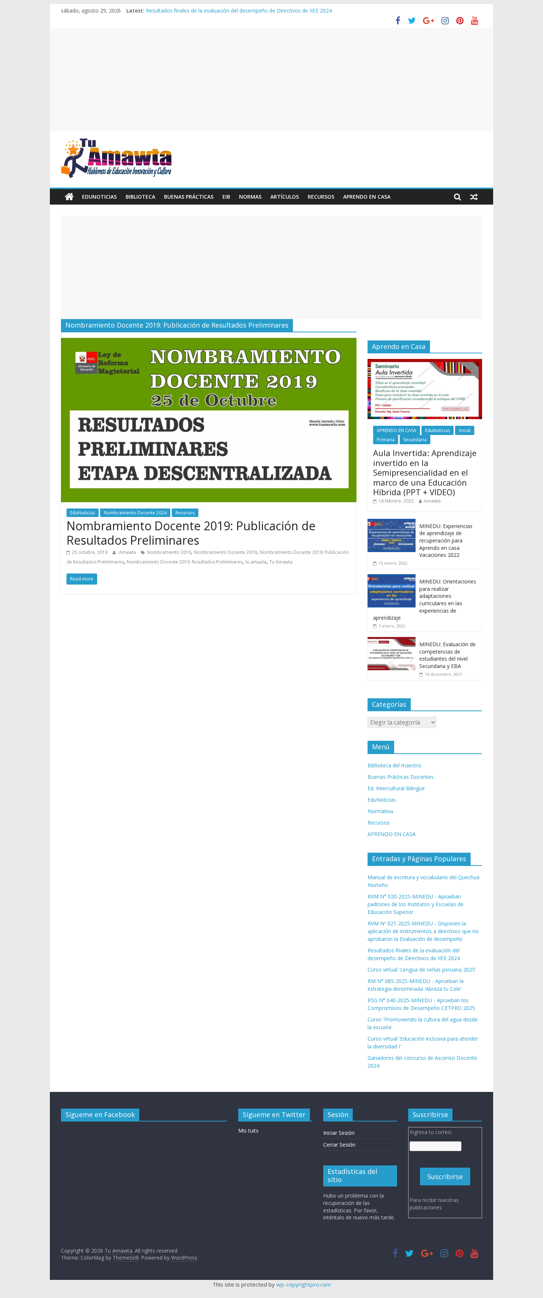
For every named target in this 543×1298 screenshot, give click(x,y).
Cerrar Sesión (339, 1144)
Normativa (380, 811)
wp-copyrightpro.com (303, 1284)
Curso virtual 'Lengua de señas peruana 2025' (422, 969)
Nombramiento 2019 (169, 552)
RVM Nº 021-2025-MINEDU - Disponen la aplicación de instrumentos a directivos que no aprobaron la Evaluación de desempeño (423, 931)
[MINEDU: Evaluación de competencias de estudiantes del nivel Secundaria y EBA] (392, 640)
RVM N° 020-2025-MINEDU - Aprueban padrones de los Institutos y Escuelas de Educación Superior (416, 904)
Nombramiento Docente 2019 (225, 552)
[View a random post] (474, 197)
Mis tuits (248, 1130)
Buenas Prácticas (189, 196)
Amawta (128, 552)
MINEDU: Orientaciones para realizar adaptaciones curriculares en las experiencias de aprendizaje (424, 599)
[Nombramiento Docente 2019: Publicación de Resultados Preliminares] (208, 342)
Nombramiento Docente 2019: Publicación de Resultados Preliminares (190, 533)
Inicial (465, 430)
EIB (226, 196)
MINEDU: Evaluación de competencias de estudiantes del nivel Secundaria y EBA (447, 655)
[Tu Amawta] (69, 197)
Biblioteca (140, 196)
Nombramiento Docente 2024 (135, 513)
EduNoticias (99, 196)
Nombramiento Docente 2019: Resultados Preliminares (184, 562)
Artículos (284, 196)
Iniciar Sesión (339, 1132)
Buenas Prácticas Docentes (401, 776)
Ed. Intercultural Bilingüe (396, 788)
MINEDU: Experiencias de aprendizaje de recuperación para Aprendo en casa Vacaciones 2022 (445, 540)
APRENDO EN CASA (366, 196)
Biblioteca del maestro (394, 765)
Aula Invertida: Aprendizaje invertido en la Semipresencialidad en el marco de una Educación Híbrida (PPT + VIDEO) (425, 472)
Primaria (386, 439)
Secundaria (415, 439)
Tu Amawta (281, 562)
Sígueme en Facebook (100, 1114)
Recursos (321, 196)
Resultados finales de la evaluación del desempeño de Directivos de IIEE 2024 (239, 10)
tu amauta (255, 562)
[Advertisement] (271, 79)
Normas (250, 196)
